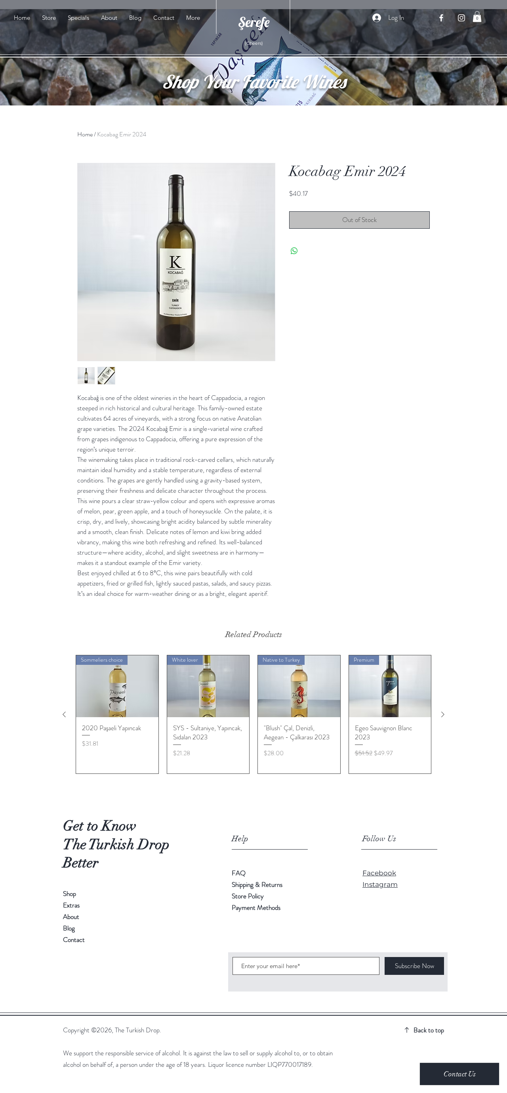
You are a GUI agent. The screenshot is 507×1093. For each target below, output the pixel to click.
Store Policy (248, 896)
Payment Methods (256, 907)
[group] (253, 714)
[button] (477, 16)
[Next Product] (443, 714)
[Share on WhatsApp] (294, 251)
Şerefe (253, 22)
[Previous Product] (64, 714)
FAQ (239, 873)
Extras (71, 905)
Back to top (429, 1030)
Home (85, 134)
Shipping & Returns (258, 884)
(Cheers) (254, 43)
